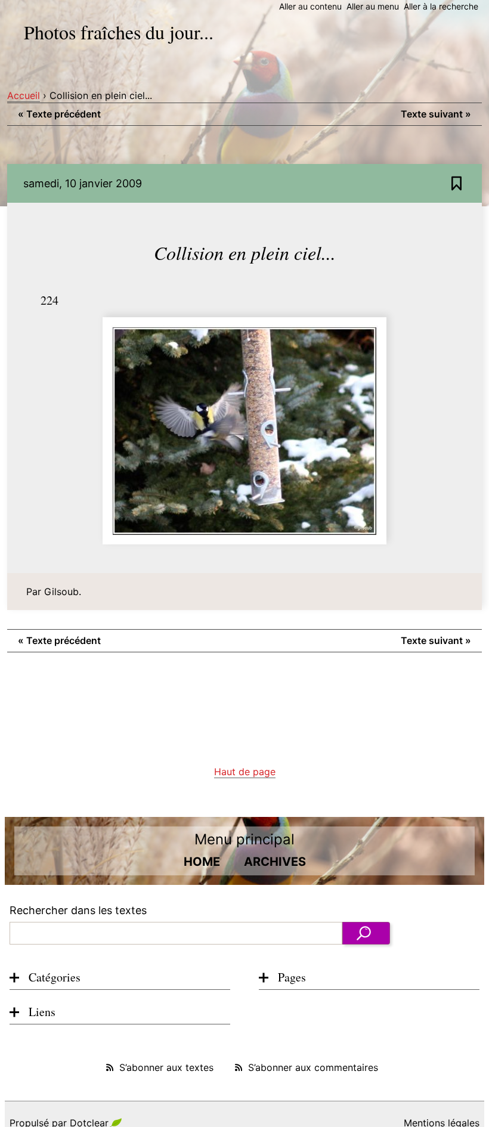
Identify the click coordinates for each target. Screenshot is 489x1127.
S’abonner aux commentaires (313, 1067)
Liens (42, 1011)
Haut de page (245, 772)
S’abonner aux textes (166, 1067)
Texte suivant (436, 114)
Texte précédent (59, 114)
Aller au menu (372, 6)
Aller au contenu (310, 6)
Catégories (55, 977)
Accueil (23, 95)
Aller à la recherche (441, 6)
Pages (292, 977)
